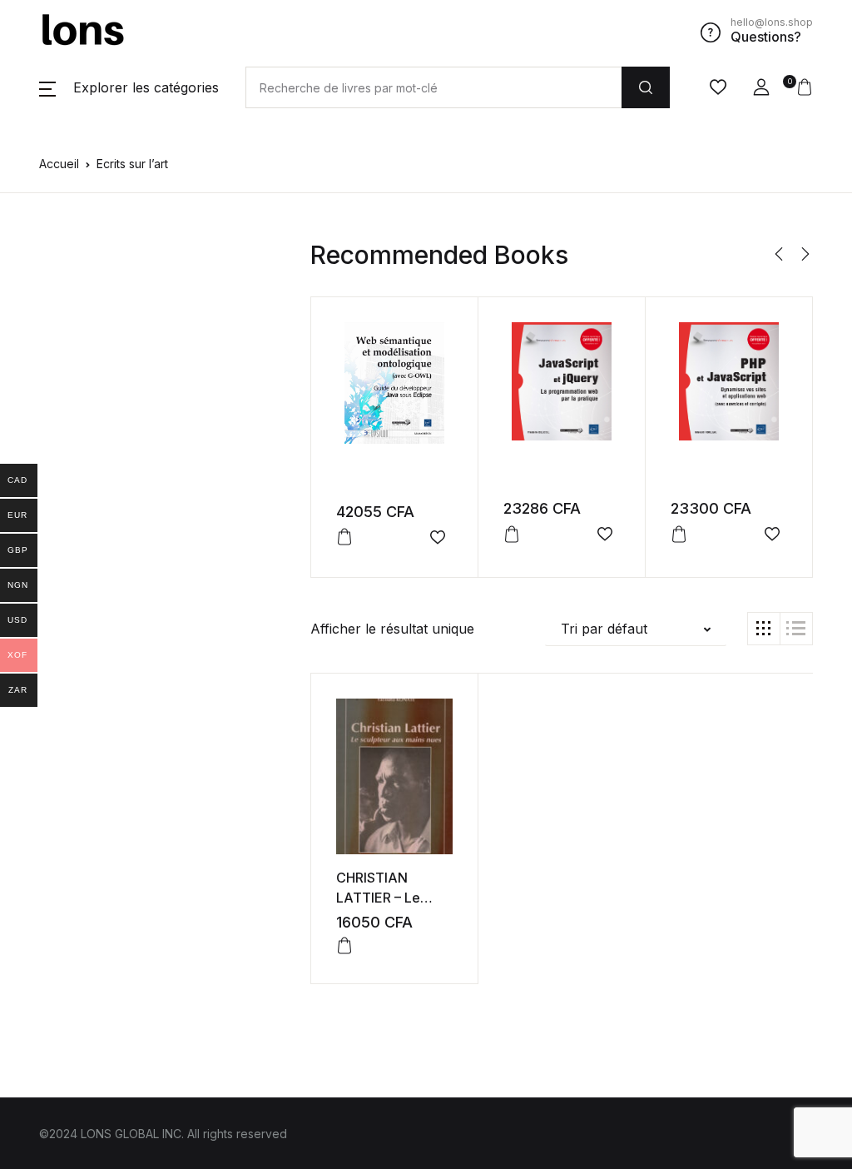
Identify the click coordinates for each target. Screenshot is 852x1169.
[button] (129, 87)
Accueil (59, 164)
